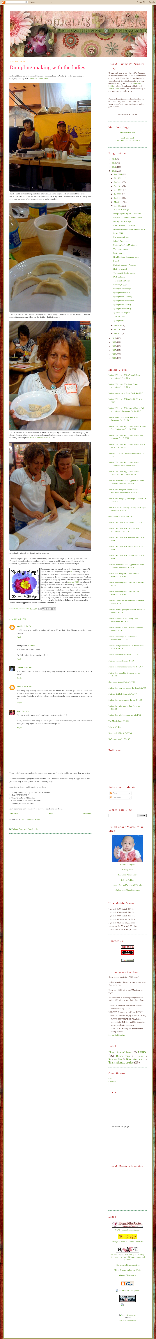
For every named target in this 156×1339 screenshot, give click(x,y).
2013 (114, 163)
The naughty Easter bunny (124, 273)
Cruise (142, 1052)
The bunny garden (120, 249)
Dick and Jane (119, 277)
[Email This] (42, 608)
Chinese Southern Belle (38, 78)
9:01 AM (28, 686)
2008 (114, 346)
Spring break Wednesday (123, 300)
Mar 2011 (118, 325)
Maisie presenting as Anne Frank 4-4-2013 (125, 393)
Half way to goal (120, 269)
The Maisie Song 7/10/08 (118, 721)
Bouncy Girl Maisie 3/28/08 (120, 733)
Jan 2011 (118, 333)
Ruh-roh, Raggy (120, 285)
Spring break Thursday (122, 296)
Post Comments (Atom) (30, 819)
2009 (114, 342)
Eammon (112, 1081)
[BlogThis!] (45, 608)
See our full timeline (116, 1035)
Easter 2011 (118, 233)
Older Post (87, 813)
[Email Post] (39, 609)
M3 (71, 572)
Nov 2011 (118, 178)
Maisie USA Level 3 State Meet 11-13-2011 (126, 522)
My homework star (121, 237)
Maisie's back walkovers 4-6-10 (121, 661)
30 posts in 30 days (121, 209)
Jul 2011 (118, 194)
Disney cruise (123, 1056)
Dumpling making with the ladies (47, 67)
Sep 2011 (118, 186)
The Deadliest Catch (121, 281)
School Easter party (121, 241)
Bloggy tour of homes (120, 1052)
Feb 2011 (118, 329)
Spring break (118, 320)
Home (50, 813)
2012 (114, 167)
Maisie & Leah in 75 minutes (125, 245)
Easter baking (119, 253)
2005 (114, 358)
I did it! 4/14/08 (115, 727)
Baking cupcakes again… (124, 221)
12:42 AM (25, 711)
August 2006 (73, 582)
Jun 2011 (118, 198)
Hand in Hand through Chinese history (129, 229)
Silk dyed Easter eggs (122, 289)
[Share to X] (48, 608)
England (140, 1056)
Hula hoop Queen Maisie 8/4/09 (121, 682)
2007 (114, 350)
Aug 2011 (118, 190)
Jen (18, 711)
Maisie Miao (113, 88)
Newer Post (14, 813)
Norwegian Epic (115, 1059)
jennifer (20, 626)
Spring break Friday (121, 293)
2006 (114, 354)
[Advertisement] (123, 1191)
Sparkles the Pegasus (121, 312)
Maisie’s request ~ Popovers (124, 265)
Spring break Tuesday (122, 304)
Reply (19, 636)
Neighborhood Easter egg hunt (126, 257)
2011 (114, 171)
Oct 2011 (118, 182)
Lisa (110, 1078)
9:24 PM (28, 626)
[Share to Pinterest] (54, 608)
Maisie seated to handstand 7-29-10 (123, 655)
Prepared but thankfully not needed (127, 217)
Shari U (20, 686)
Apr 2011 (118, 206)
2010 (114, 338)
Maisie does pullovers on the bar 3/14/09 (125, 700)
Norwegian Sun (134, 1059)
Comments (116, 798)
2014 (114, 159)
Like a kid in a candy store (124, 225)
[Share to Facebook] (51, 608)
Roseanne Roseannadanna (39, 437)
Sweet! (116, 261)
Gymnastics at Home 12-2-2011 (121, 516)
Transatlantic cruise (120, 1062)
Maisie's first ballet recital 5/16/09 (122, 694)
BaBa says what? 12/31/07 (119, 739)
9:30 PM (31, 645)
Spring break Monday (122, 308)
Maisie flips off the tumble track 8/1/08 (124, 715)
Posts (114, 793)
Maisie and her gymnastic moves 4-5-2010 (126, 667)
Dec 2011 (118, 174)
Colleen (20, 667)
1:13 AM (28, 667)
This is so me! (119, 316)
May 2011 (118, 202)
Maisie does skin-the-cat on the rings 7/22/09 (127, 688)
